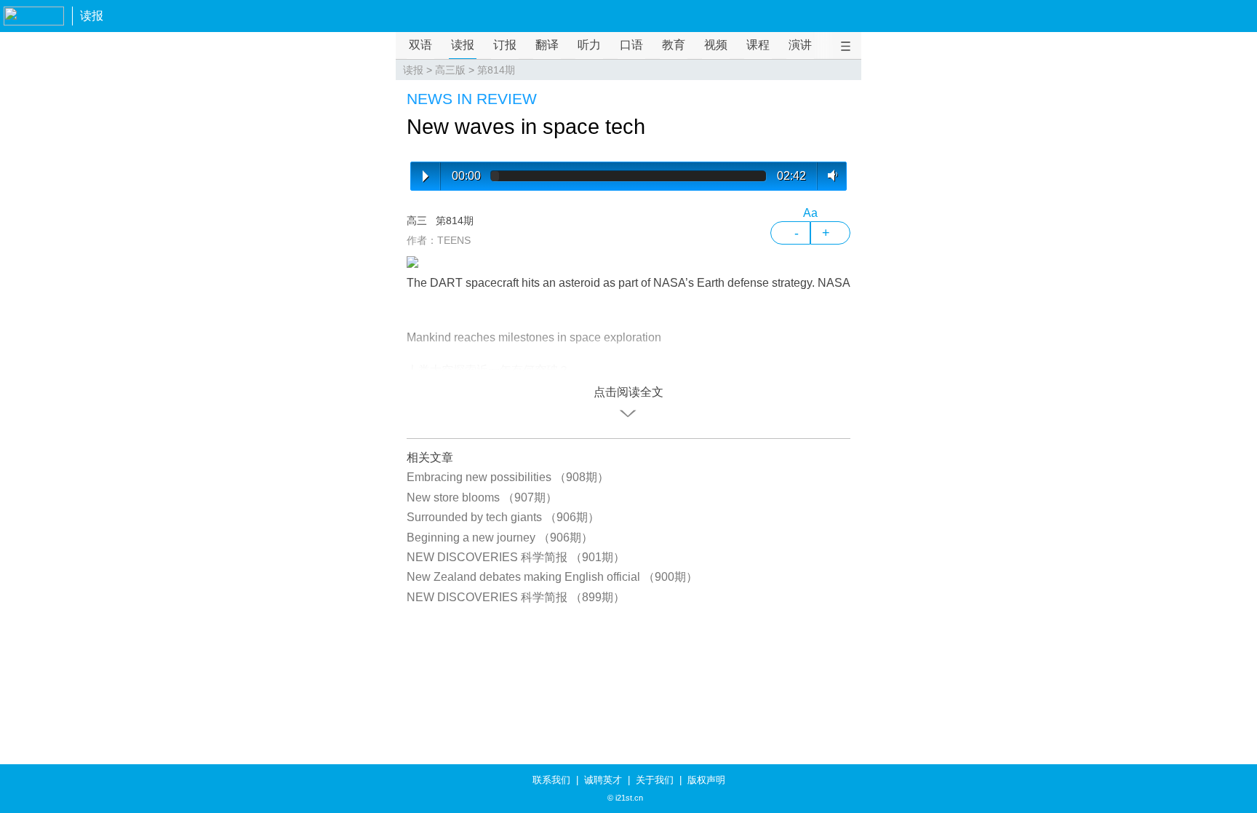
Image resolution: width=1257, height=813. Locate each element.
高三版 (450, 70)
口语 (631, 45)
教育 (673, 45)
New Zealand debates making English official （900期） (552, 577)
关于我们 (655, 779)
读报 (91, 15)
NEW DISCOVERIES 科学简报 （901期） (516, 557)
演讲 (800, 45)
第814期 (496, 70)
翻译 (547, 45)
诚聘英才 (603, 779)
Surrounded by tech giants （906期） (503, 517)
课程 (758, 45)
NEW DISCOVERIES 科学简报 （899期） (516, 597)
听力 (589, 45)
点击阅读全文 (628, 392)
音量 (829, 175)
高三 (417, 220)
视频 (715, 45)
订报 (504, 45)
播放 (425, 176)
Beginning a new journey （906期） (500, 537)
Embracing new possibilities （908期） (508, 477)
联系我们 (551, 779)
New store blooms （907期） (482, 497)
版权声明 (706, 779)
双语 (420, 45)
